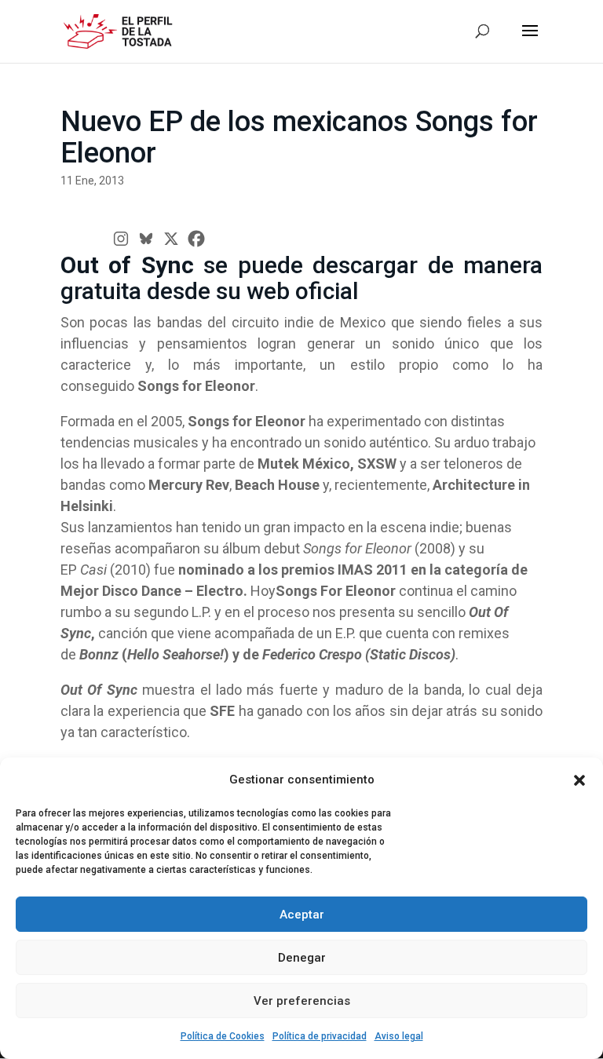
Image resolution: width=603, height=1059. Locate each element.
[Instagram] (121, 239)
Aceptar (302, 914)
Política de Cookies (223, 1036)
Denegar (302, 958)
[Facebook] (196, 239)
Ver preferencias (302, 1001)
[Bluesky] (146, 239)
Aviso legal (399, 1036)
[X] (171, 239)
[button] (579, 780)
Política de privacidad (319, 1036)
